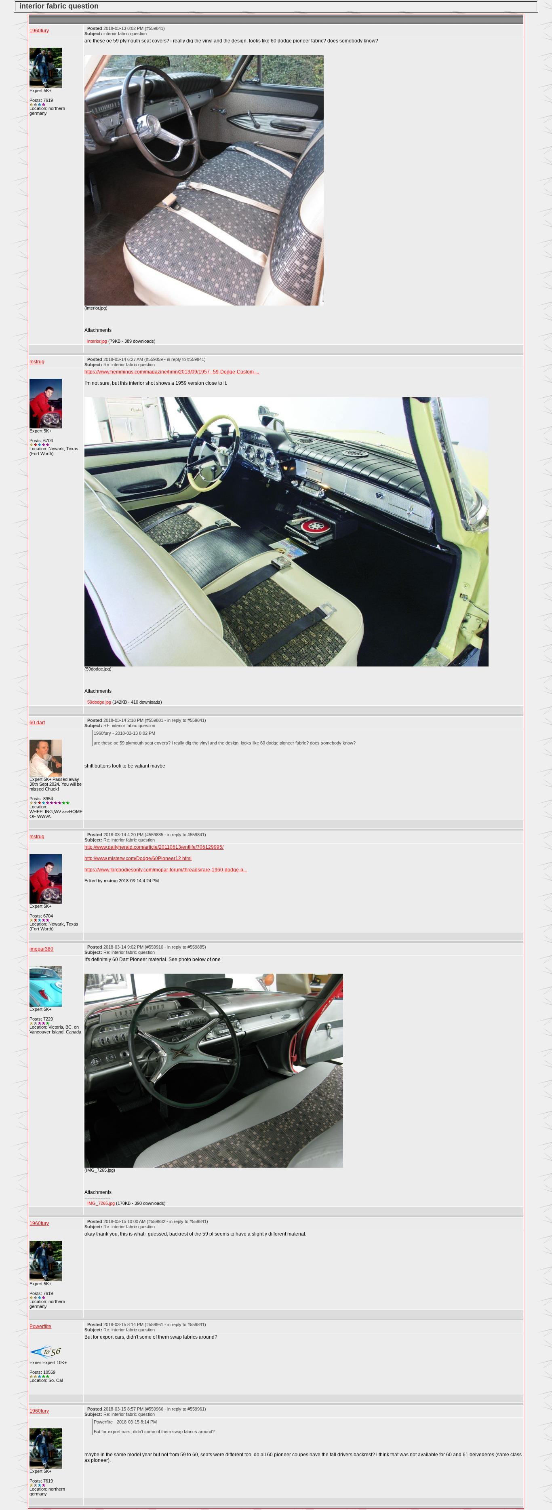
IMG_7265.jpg (101, 1203)
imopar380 (41, 949)
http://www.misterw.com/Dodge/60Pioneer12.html (138, 858)
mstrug (36, 362)
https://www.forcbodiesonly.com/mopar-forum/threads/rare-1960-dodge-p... (165, 870)
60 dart (37, 722)
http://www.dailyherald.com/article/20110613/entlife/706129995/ (153, 847)
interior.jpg (97, 341)
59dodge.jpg (99, 702)
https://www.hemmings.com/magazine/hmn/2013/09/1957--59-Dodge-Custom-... (171, 372)
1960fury (39, 31)
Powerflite (40, 1326)
